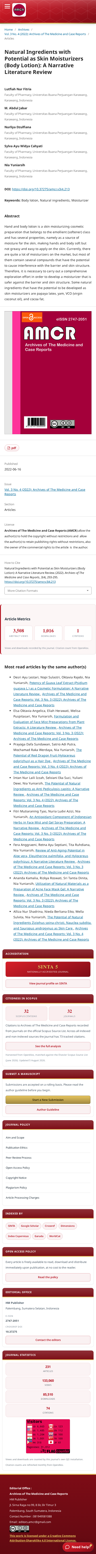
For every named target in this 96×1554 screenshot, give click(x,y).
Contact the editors (48, 1340)
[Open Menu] (7, 6)
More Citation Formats (23, 591)
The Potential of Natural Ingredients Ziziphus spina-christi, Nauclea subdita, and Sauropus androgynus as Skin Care (52, 922)
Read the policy (48, 1277)
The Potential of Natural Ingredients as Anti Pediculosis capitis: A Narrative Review (51, 789)
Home (8, 29)
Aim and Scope (15, 1137)
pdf (13, 448)
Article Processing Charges (22, 1198)
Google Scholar (30, 1225)
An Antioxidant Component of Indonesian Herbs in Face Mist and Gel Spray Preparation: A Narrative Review (52, 822)
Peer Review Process (18, 1158)
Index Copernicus (18, 1236)
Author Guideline (48, 1109)
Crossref (50, 1225)
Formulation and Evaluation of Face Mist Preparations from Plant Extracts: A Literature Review (48, 722)
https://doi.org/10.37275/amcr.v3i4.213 (41, 189)
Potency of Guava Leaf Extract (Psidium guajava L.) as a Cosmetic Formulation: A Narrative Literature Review (51, 688)
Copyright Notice (16, 1178)
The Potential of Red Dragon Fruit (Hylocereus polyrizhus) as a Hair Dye (47, 755)
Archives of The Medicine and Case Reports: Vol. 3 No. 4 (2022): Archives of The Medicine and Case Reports (52, 766)
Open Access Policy (18, 1168)
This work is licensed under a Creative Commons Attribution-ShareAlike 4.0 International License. (43, 1538)
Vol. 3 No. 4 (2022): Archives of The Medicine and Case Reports (45, 34)
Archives (23, 29)
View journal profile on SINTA (48, 983)
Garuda (39, 1236)
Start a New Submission (48, 1100)
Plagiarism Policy (16, 1187)
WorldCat (54, 1236)
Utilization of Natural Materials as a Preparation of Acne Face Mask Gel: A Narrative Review (51, 889)
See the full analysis (48, 1046)
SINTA (11, 1225)
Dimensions (68, 1225)
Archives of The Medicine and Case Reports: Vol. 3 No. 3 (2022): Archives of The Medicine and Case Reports (50, 699)
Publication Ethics (16, 1147)
